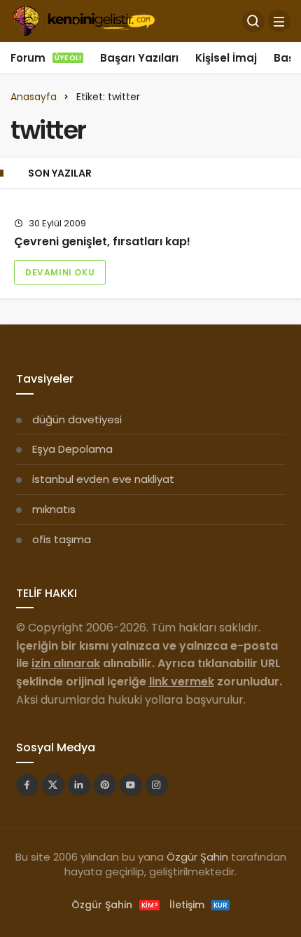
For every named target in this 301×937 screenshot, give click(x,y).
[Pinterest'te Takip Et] (105, 785)
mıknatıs (54, 509)
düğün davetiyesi (77, 419)
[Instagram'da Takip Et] (157, 785)
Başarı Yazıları (139, 57)
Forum (45, 57)
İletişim (198, 905)
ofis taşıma (61, 539)
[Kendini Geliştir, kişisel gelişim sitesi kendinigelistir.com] (83, 20)
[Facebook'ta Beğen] (27, 785)
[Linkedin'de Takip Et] (79, 785)
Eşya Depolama (72, 449)
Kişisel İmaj (226, 57)
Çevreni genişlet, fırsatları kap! (102, 241)
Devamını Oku (59, 272)
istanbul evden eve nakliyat (103, 479)
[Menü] (279, 21)
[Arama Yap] (253, 21)
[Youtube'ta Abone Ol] (131, 785)
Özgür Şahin (197, 856)
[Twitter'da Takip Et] (53, 785)
